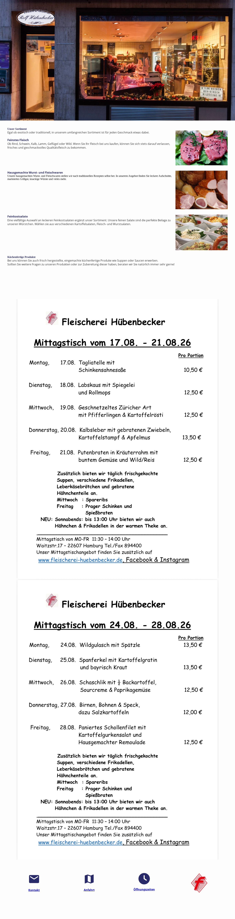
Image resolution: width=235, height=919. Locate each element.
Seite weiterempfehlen (148, 910)
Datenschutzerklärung (123, 910)
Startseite (80, 910)
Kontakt (34, 890)
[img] (35, 19)
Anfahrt (89, 890)
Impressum (93, 910)
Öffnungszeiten (144, 889)
